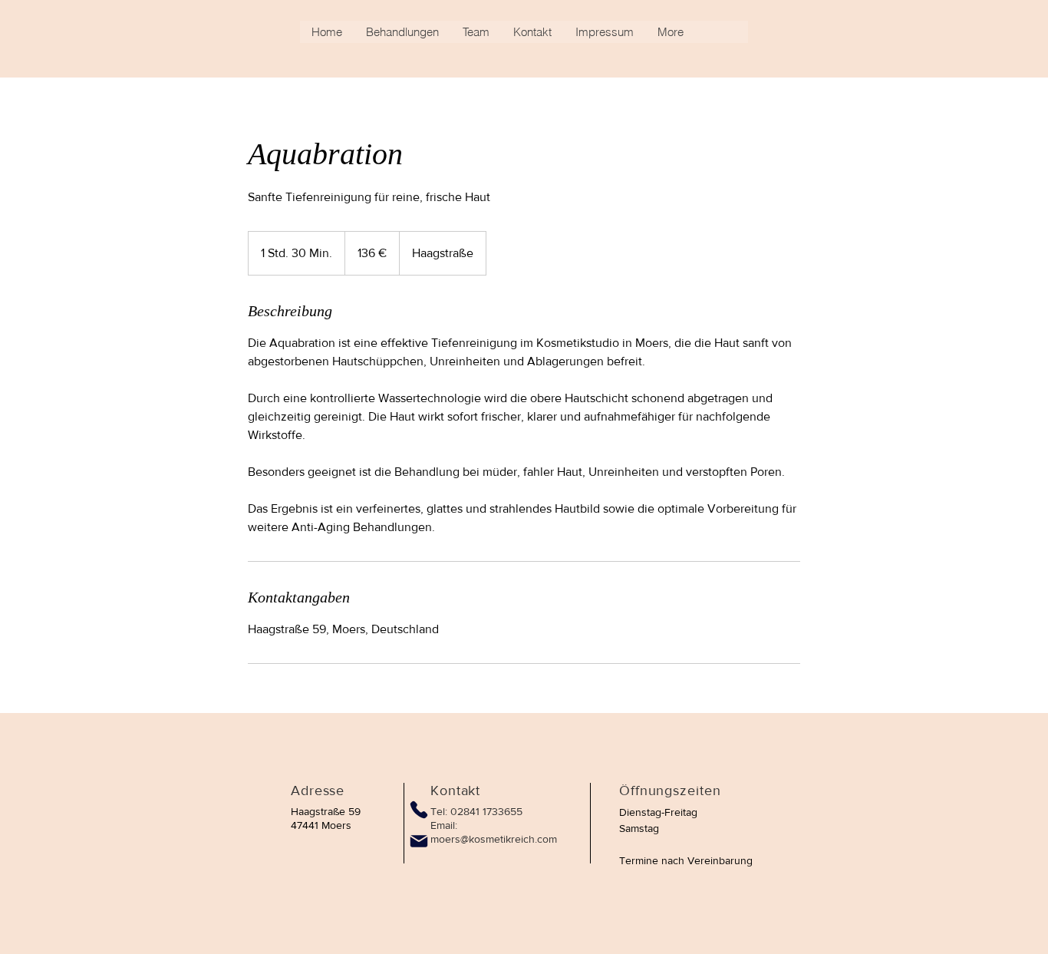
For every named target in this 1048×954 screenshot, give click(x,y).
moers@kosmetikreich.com (493, 839)
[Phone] (418, 809)
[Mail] (419, 841)
